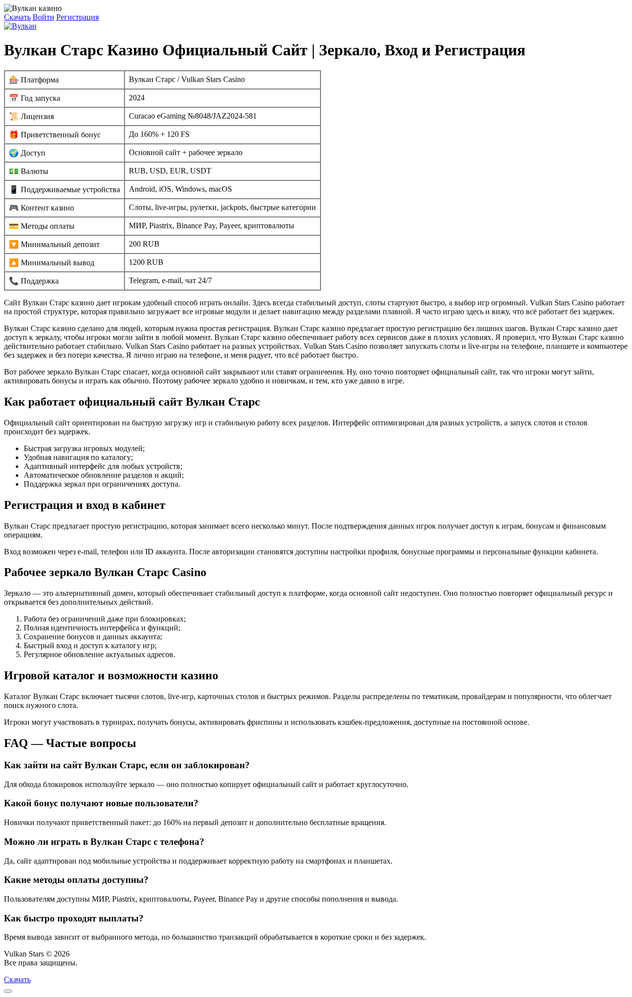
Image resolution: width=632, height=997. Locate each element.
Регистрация (77, 17)
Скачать (17, 17)
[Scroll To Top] (8, 991)
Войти (43, 17)
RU (85, 962)
